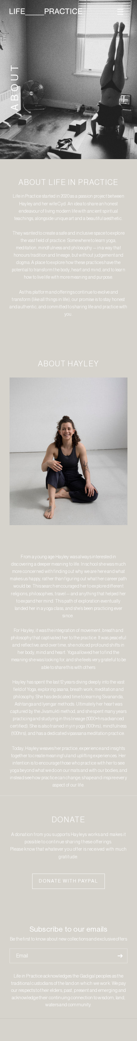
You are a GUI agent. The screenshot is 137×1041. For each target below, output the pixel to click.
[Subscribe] (120, 956)
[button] (120, 12)
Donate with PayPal (68, 881)
